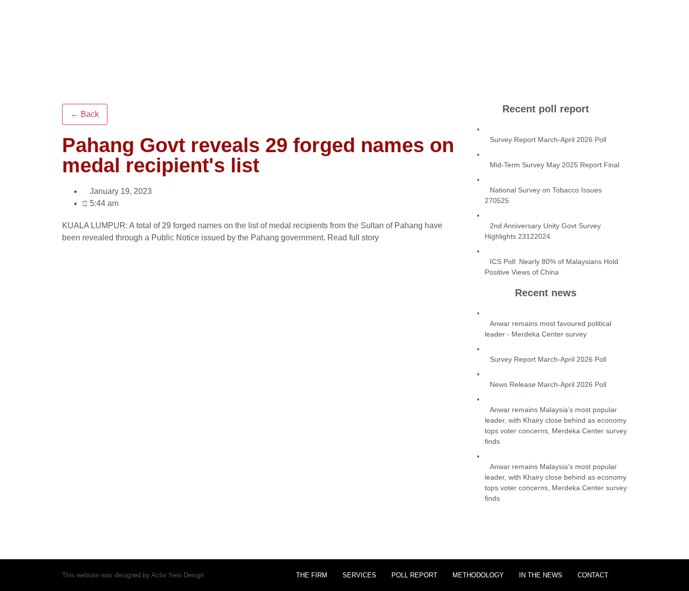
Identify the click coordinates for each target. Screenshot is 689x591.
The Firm (311, 575)
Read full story (353, 237)
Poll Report (414, 575)
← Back (85, 114)
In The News (540, 575)
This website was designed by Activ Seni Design (133, 575)
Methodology (478, 575)
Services (359, 575)
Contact (593, 575)
